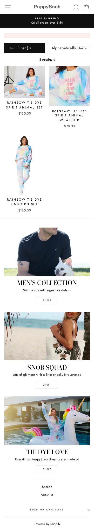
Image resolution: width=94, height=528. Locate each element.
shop (47, 385)
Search (47, 486)
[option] (47, 21)
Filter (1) (23, 48)
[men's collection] (47, 252)
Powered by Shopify (47, 524)
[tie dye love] (47, 420)
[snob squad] (47, 336)
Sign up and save (47, 509)
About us (47, 494)
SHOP (47, 300)
